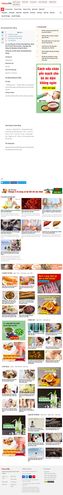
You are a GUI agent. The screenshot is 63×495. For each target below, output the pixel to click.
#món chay (25, 2)
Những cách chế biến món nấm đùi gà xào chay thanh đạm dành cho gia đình (9, 302)
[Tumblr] (30, 476)
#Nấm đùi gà (52, 2)
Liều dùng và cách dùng (15, 38)
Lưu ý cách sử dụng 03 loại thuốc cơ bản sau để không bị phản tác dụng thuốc (10, 253)
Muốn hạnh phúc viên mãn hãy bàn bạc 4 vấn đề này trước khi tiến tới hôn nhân (36, 444)
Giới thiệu (46, 471)
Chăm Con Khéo (18, 366)
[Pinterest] (33, 476)
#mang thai (33, 2)
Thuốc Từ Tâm (18, 9)
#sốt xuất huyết (43, 2)
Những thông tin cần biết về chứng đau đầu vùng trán (53, 361)
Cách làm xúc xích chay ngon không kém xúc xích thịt (9, 287)
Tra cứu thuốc (9, 9)
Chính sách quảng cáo (50, 475)
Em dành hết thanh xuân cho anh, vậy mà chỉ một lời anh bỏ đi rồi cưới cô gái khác (36, 430)
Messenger (23, 182)
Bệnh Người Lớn (46, 320)
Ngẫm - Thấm (16, 273)
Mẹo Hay (46, 12)
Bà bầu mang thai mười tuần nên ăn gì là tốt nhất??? (9, 380)
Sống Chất (18, 12)
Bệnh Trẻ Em (39, 320)
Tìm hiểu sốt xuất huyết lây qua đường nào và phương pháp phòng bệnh (36, 362)
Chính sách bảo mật (49, 479)
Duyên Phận (57, 414)
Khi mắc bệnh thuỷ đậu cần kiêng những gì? (35, 347)
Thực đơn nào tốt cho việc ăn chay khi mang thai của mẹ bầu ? (26, 288)
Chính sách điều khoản (50, 477)
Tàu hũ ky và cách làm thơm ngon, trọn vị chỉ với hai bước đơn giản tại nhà (26, 302)
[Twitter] (27, 476)
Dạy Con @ (25, 366)
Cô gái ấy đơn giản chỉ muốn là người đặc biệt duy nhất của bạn (36, 459)
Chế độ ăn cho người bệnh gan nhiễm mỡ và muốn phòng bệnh (51, 232)
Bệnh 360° (34, 9)
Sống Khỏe (4, 12)
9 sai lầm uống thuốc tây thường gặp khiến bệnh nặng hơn (10, 232)
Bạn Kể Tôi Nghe (6, 16)
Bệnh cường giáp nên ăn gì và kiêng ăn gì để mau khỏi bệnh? (11, 211)
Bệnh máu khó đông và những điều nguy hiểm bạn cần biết (30, 211)
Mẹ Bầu (12, 366)
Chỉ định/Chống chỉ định (15, 36)
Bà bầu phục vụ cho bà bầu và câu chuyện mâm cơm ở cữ (53, 443)
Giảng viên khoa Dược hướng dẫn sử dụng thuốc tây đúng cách (30, 232)
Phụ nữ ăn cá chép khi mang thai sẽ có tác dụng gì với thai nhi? (9, 410)
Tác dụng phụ (12, 40)
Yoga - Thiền (30, 273)
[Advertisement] (20, 111)
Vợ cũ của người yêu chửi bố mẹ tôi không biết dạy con (53, 429)
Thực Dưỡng (23, 273)
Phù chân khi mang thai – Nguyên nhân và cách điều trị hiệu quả (26, 410)
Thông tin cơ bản (13, 34)
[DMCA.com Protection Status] (48, 481)
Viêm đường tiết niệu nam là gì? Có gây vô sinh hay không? (54, 347)
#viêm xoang (16, 2)
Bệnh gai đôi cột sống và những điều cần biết (36, 334)
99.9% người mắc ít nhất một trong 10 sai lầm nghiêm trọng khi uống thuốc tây (52, 212)
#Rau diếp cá (16, 4)
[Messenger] (2, 39)
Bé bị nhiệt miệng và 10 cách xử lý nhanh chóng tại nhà (54, 334)
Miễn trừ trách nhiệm (50, 473)
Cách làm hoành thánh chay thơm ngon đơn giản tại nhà (9, 316)
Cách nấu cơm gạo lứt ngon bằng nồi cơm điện (26, 316)
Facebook (14, 182)
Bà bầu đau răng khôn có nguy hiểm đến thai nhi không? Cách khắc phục (27, 381)
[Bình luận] (2, 42)
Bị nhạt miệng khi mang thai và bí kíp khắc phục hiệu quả (9, 395)
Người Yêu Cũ (44, 414)
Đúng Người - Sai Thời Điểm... (53, 458)
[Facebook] (2, 35)
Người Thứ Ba (51, 414)
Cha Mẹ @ (32, 12)
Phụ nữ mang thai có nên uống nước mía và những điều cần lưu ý (27, 396)
